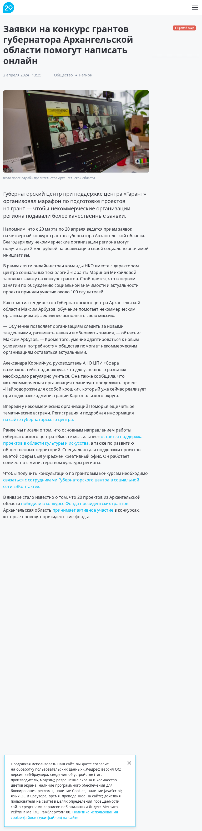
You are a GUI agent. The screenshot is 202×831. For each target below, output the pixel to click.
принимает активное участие (83, 510)
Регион (85, 74)
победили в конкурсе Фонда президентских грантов (74, 503)
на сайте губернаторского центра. (38, 419)
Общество (63, 74)
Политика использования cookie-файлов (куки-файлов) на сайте (64, 814)
